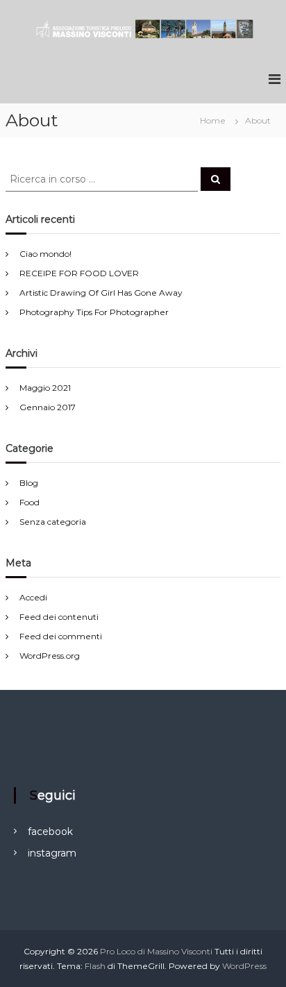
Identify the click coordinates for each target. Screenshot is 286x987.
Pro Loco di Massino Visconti (156, 951)
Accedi (33, 597)
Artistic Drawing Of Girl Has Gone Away (101, 292)
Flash (95, 966)
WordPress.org (49, 655)
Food (29, 502)
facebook (50, 831)
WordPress (244, 966)
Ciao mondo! (45, 253)
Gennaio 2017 (47, 407)
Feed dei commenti (60, 636)
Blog (28, 483)
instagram (52, 853)
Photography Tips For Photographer (94, 312)
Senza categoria (52, 521)
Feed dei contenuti (59, 616)
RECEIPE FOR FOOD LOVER (79, 273)
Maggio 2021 (45, 387)
